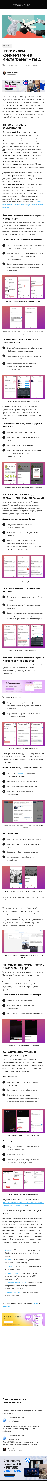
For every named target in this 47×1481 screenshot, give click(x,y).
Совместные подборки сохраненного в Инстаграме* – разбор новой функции (20, 1443)
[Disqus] (23, 1365)
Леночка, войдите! (12, 1292)
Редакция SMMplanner (16, 1417)
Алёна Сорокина (13, 1449)
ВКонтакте (6, 1306)
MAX (36, 1303)
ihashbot (8, 1259)
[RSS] (42, 4)
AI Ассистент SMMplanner (15, 1282)
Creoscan (8, 1250)
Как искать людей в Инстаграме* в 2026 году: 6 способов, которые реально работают (20, 1428)
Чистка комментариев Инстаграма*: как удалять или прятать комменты (23, 204)
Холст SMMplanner (12, 1273)
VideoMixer (9, 1266)
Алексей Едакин (12, 72)
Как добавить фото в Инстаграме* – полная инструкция (22, 1411)
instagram (7, 46)
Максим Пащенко (14, 1439)
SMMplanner (20, 773)
